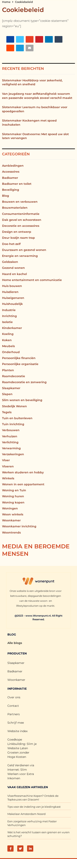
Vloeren (8, 466)
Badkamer (10, 178)
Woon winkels (12, 514)
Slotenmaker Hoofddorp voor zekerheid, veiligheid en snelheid (32, 82)
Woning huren (13, 496)
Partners (13, 714)
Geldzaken (10, 262)
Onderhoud (11, 352)
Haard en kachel (14, 274)
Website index (17, 731)
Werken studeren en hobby (23, 472)
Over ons (13, 697)
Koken (7, 340)
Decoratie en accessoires (20, 226)
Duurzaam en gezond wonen (24, 250)
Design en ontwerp (16, 232)
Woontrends (11, 532)
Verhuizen (9, 436)
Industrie (9, 310)
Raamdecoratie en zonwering (24, 382)
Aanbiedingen (13, 165)
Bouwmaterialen (15, 207)
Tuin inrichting (13, 424)
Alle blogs (14, 643)
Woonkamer (11, 520)
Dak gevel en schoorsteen (21, 220)
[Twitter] (20, 848)
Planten (8, 370)
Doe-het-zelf (11, 244)
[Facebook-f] (10, 848)
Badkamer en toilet (16, 184)
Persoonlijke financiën (19, 358)
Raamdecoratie (13, 376)
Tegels (6, 412)
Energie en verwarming (20, 256)
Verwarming (11, 448)
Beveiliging (10, 190)
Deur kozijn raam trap (18, 238)
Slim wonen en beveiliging (22, 400)
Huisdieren (10, 292)
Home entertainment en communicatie (32, 280)
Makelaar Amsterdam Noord (26, 814)
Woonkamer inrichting (19, 526)
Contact (13, 706)
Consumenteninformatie (20, 214)
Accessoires (10, 171)
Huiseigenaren (13, 298)
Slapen (7, 394)
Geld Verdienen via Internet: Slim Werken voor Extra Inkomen (20, 771)
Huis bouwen (12, 286)
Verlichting (10, 442)
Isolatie (7, 322)
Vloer (6, 460)
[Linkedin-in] (30, 848)
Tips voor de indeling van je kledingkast (34, 806)
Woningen (10, 508)
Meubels (8, 346)
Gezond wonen (13, 268)
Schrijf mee (15, 722)
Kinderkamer (12, 328)
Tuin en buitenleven (17, 418)
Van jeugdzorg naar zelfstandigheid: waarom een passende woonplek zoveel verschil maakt (37, 96)
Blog (5, 196)
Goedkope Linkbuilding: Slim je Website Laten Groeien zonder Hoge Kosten (22, 748)
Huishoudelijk (12, 304)
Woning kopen (13, 502)
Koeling (8, 334)
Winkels (8, 478)
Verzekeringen (13, 454)
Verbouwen (11, 430)
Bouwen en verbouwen (20, 202)
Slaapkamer (11, 388)
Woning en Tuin (14, 490)
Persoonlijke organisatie (20, 364)
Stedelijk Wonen (14, 406)
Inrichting (9, 316)
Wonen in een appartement (23, 484)
